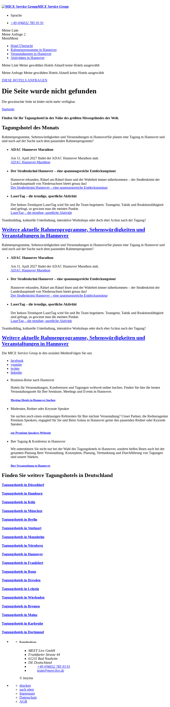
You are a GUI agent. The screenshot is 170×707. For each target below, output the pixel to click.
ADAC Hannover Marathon (30, 162)
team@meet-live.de (50, 670)
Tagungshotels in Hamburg (22, 493)
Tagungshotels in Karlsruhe (22, 623)
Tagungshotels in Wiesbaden (23, 597)
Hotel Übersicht (22, 46)
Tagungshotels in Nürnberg (22, 545)
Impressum (27, 693)
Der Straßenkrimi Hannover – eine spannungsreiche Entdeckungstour (59, 187)
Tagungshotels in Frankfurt (22, 563)
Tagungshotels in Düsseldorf (23, 485)
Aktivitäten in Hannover (27, 58)
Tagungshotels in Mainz (19, 615)
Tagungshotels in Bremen (21, 606)
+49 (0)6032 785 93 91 (27, 23)
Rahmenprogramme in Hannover (34, 50)
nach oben (26, 689)
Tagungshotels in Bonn (19, 571)
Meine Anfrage (12, 34)
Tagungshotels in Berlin (19, 519)
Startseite (8, 109)
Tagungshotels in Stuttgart (21, 528)
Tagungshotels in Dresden (21, 580)
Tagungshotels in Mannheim (23, 537)
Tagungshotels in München (22, 511)
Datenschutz (28, 697)
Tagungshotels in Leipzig (20, 589)
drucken (25, 685)
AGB (23, 701)
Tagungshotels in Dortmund (23, 632)
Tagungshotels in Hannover (22, 554)
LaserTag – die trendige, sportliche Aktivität (41, 213)
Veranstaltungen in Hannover (31, 54)
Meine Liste (10, 30)
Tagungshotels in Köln (18, 502)
